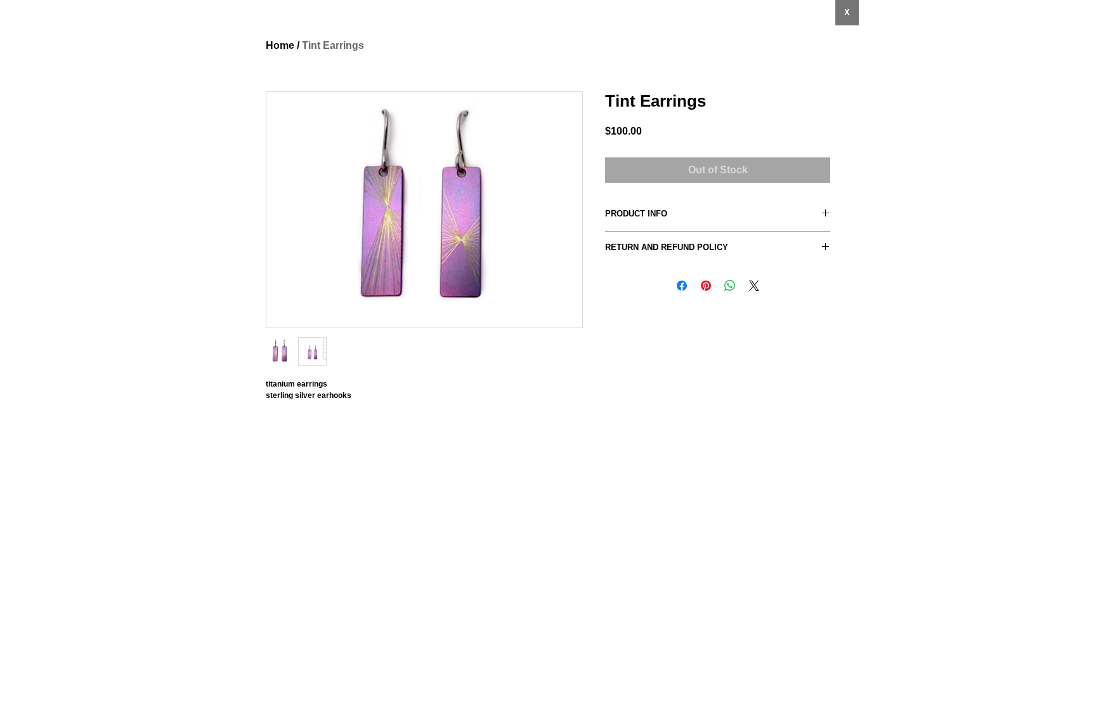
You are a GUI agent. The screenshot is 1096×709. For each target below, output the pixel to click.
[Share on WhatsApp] (730, 285)
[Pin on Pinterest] (706, 285)
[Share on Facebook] (681, 285)
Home (280, 45)
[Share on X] (754, 285)
